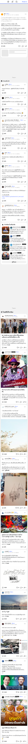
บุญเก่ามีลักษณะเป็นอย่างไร (9, 728)
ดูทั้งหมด (14, 262)
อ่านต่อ (3, 217)
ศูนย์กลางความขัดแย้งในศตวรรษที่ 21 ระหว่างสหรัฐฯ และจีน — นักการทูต (12, 535)
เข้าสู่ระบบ (24, 1)
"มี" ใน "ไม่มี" (6, 612)
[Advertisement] (14, 7)
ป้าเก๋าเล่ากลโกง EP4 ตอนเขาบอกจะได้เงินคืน (13, 390)
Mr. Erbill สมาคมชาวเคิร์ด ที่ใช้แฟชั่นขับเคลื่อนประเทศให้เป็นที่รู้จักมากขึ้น (13, 336)
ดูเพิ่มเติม (9, 131)
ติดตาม (8, 13)
